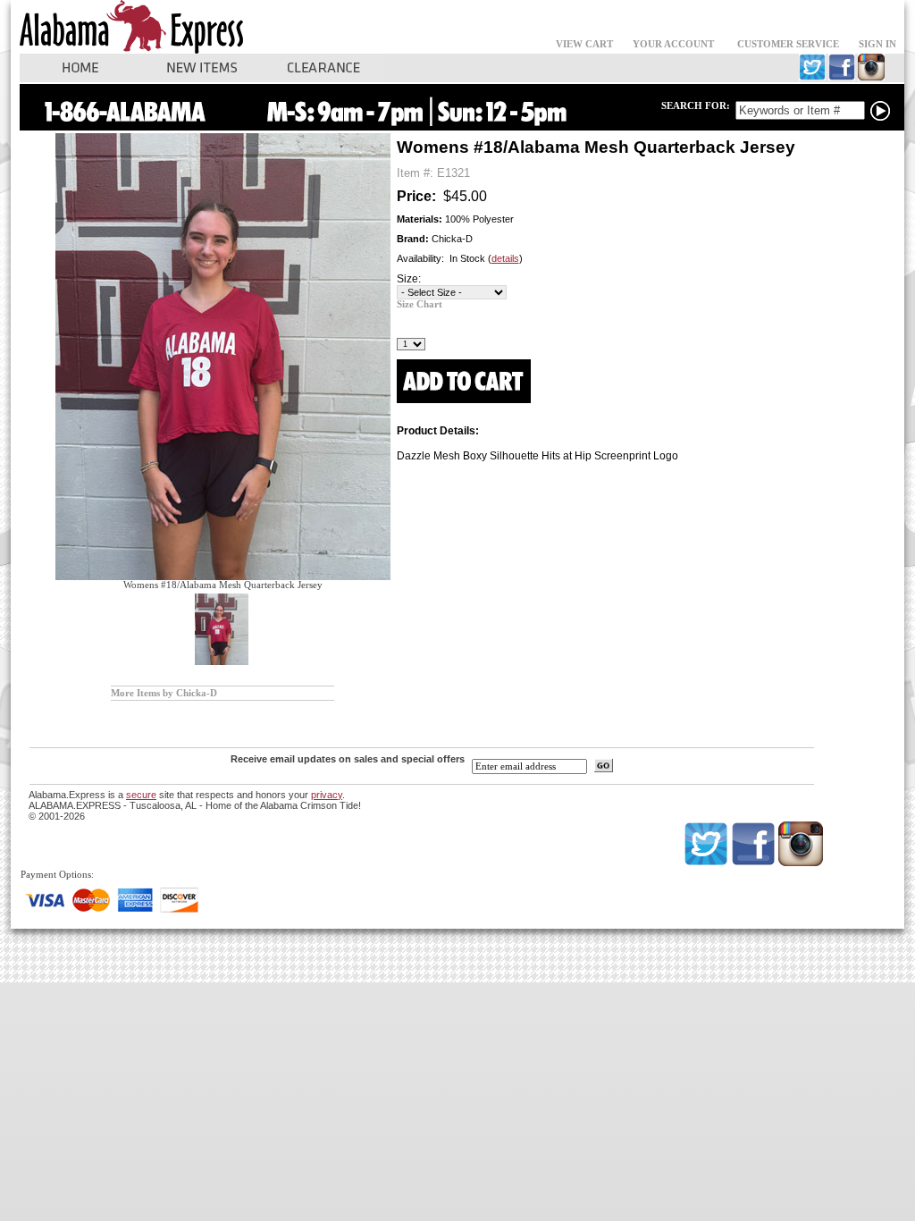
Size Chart (419, 304)
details (505, 258)
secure (141, 794)
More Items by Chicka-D (164, 693)
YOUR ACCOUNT (673, 44)
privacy (326, 794)
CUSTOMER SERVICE (788, 44)
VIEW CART (584, 44)
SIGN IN (877, 44)
